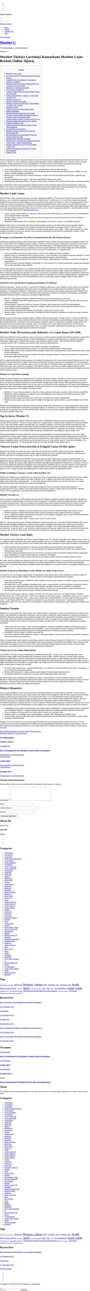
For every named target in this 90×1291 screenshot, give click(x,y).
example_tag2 (65, 985)
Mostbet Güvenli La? (13, 99)
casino (6, 900)
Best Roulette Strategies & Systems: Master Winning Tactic (20, 731)
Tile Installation (60, 988)
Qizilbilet (7, 955)
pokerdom (19, 988)
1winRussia (8, 865)
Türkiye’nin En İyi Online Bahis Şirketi (20, 109)
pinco (6, 951)
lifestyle (7, 933)
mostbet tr (7, 943)
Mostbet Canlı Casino (13, 73)
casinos (6, 910)
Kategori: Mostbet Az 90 (14, 123)
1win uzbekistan (10, 863)
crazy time (8, 916)
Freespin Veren (5, 771)
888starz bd (8, 878)
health (75, 984)
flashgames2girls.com (30, 210)
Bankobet (7, 888)
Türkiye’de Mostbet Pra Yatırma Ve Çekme (21, 149)
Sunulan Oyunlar (12, 107)
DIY (45, 985)
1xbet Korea (8, 870)
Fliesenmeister (8, 48)
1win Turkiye (9, 861)
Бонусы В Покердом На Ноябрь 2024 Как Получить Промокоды (21, 1028)
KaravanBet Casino (11, 927)
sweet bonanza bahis (36, 988)
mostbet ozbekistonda (11, 939)
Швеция (7, 975)
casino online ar (9, 906)
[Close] (1, 1288)
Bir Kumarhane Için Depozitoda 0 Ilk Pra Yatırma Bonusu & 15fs (21, 136)
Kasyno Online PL (10, 929)
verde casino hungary (11, 969)
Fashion (7, 920)
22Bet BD (8, 874)
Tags (6, 33)
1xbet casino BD (10, 869)
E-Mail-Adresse (5, 808)
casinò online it (9, 908)
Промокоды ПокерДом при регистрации (40, 991)
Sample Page (8, 31)
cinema (38, 984)
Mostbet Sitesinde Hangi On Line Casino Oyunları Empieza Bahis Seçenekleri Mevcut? (22, 114)
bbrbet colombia (10, 892)
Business (28, 984)
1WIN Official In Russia (12, 859)
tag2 (48, 988)
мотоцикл (73, 991)
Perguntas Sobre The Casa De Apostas (13, 733)
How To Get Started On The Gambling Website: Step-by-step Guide (20, 1036)
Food (6, 922)
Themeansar (36, 1284)
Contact (7, 29)
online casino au (10, 945)
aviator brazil (8, 884)
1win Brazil (8, 855)
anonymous (8, 880)
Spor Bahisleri (11, 150)
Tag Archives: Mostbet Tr (15, 90)
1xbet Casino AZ (10, 867)
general (6, 925)
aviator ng (7, 886)
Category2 (8, 914)
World (6, 971)
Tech (52, 988)
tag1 (43, 988)
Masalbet (7, 937)
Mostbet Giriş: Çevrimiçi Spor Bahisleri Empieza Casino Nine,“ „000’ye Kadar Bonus (23, 142)
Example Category (10, 918)
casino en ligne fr (10, 902)
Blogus (25, 1284)
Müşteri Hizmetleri (12, 111)
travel (71, 988)
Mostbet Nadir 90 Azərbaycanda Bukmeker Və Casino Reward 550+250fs (22, 85)
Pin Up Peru (8, 949)
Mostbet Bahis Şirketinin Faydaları (18, 139)
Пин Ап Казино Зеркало (16, 991)
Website (2, 812)
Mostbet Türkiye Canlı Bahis (16, 101)
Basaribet (7, 890)
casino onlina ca (9, 904)
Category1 (8, 912)
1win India (8, 857)
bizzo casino (8, 896)
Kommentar (5, 800)
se (5, 961)
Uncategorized (5, 37)
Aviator (7, 882)
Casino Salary (5, 761)
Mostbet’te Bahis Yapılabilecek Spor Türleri (21, 121)
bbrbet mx (7, 894)
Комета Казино (10, 973)
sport (26, 988)
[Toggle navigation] (1, 20)
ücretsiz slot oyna (4, 991)
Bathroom (18, 985)
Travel (6, 965)
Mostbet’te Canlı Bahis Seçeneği (17, 88)
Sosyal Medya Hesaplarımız (16, 129)
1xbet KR (7, 872)
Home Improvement (8, 988)
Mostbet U (8, 42)
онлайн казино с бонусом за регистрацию (11, 993)
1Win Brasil (8, 853)
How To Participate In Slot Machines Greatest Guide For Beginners (25, 750)
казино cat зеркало (63, 991)
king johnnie (8, 931)
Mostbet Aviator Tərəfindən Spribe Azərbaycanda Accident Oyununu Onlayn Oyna (23, 118)
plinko (6, 953)
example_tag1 (53, 985)
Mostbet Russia (9, 941)
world (78, 988)
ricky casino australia (11, 959)
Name (2, 804)
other (6, 947)
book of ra (8, 898)
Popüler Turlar (11, 152)
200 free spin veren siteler (6, 985)
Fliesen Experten (6, 14)
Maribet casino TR (10, 935)
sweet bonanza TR (10, 963)
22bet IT (7, 876)
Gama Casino (9, 923)
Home (6, 27)
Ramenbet (7, 957)
